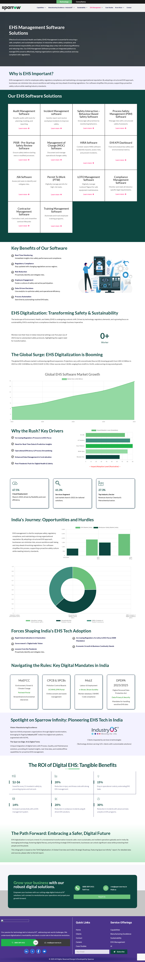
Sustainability (81, 7)
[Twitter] (32, 951)
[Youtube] (44, 951)
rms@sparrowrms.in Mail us (119, 888)
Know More (118, 7)
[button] (102, 897)
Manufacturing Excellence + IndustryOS (60, 7)
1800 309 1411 (19, 943)
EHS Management (95, 7)
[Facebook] (38, 951)
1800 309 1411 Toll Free (88, 888)
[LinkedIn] (26, 951)
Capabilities (40, 7)
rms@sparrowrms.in (54, 943)
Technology (64, 2)
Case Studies (109, 7)
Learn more (23, 128)
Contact (129, 7)
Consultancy (81, 2)
